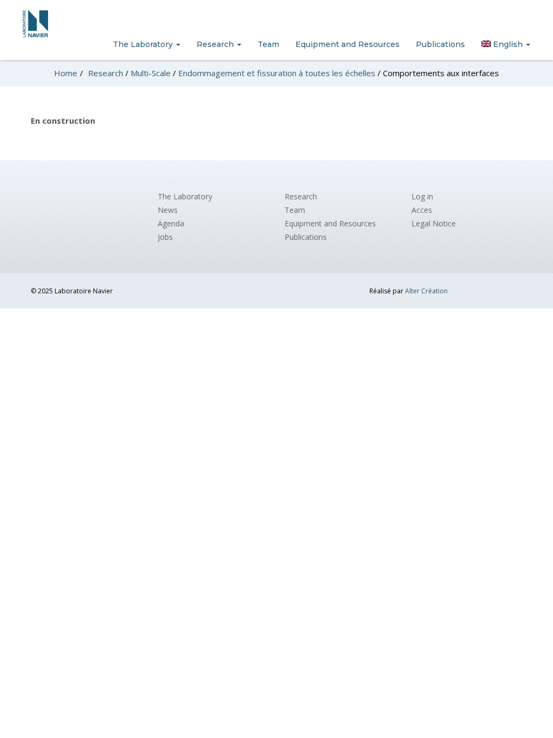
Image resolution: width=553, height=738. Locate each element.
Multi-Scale (151, 73)
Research (216, 44)
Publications (440, 44)
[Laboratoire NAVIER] (35, 24)
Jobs (165, 237)
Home (65, 73)
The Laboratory (144, 44)
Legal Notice (434, 223)
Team (268, 44)
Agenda (171, 223)
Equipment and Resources (347, 44)
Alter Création (426, 291)
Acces (422, 210)
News (168, 210)
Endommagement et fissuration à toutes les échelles (276, 73)
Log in (422, 196)
